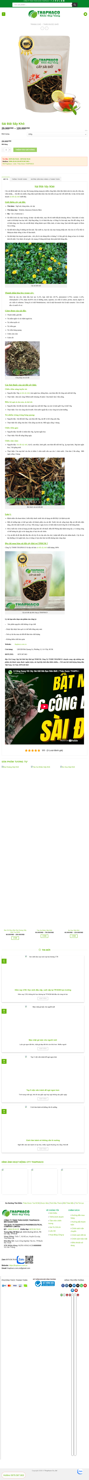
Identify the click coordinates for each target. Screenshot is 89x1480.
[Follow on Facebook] (51, 1)
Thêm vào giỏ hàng (25, 150)
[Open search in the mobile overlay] (44, 5)
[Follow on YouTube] (76, 1290)
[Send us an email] (57, 1)
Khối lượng (5, 134)
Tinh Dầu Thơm (56, 1203)
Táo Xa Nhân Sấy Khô (44, 930)
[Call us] (59, 1)
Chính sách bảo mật (79, 1239)
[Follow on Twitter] (55, 1)
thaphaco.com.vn (20, 644)
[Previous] (1, 854)
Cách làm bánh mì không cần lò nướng (43, 1140)
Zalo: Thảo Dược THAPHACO (23, 164)
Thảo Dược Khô (51, 24)
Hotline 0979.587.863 (13, 1475)
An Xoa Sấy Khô (73, 930)
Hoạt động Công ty (56, 1235)
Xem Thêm (42, 998)
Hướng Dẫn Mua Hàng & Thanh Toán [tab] (45, 179)
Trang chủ (35, 24)
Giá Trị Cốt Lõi (55, 1227)
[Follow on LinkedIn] (63, 1)
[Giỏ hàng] (85, 14)
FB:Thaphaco (7, 164)
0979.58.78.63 (14, 159)
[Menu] (3, 14)
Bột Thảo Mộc (68, 1203)
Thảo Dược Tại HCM (31, 1203)
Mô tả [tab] (5, 179)
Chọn (15, 938)
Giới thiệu (53, 1213)
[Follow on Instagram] (66, 1285)
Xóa (86, 130)
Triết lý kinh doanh (56, 1217)
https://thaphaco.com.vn (18, 1265)
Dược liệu (44, 1203)
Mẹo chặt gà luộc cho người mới (43, 1040)
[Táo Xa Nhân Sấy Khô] (44, 847)
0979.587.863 (24, 161)
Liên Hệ (52, 1231)
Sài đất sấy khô (21, 445)
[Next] (87, 854)
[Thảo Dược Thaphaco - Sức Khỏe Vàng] (44, 14)
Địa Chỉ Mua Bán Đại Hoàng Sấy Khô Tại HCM (15, 931)
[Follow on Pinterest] (61, 1)
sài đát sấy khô (24, 393)
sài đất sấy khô (15, 197)
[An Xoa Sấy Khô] (73, 847)
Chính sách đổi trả (78, 1235)
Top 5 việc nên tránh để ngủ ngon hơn (42, 1090)
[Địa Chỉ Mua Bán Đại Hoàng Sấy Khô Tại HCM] (15, 847)
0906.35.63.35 (14, 161)
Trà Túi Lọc (79, 1203)
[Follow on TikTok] (53, 1)
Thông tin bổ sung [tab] (19, 179)
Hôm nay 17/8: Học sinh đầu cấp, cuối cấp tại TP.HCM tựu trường (43, 990)
